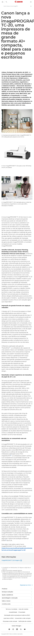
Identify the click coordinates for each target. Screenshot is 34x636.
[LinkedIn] (17, 629)
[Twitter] (21, 629)
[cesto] (2, 2)
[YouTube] (24, 629)
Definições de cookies (25, 621)
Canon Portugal (16, 626)
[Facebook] (9, 629)
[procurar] (6, 2)
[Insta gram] (13, 629)
